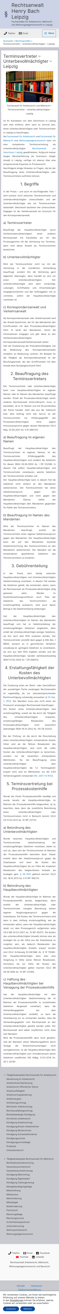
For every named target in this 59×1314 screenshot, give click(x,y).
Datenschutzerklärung (29, 1289)
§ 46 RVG (25, 874)
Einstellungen (17, 1300)
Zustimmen (11, 1309)
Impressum (36, 1286)
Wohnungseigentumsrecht (32, 140)
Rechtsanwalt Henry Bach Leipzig (27, 11)
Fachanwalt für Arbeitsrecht (21, 136)
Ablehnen (27, 1309)
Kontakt (21, 1286)
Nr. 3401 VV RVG (43, 776)
